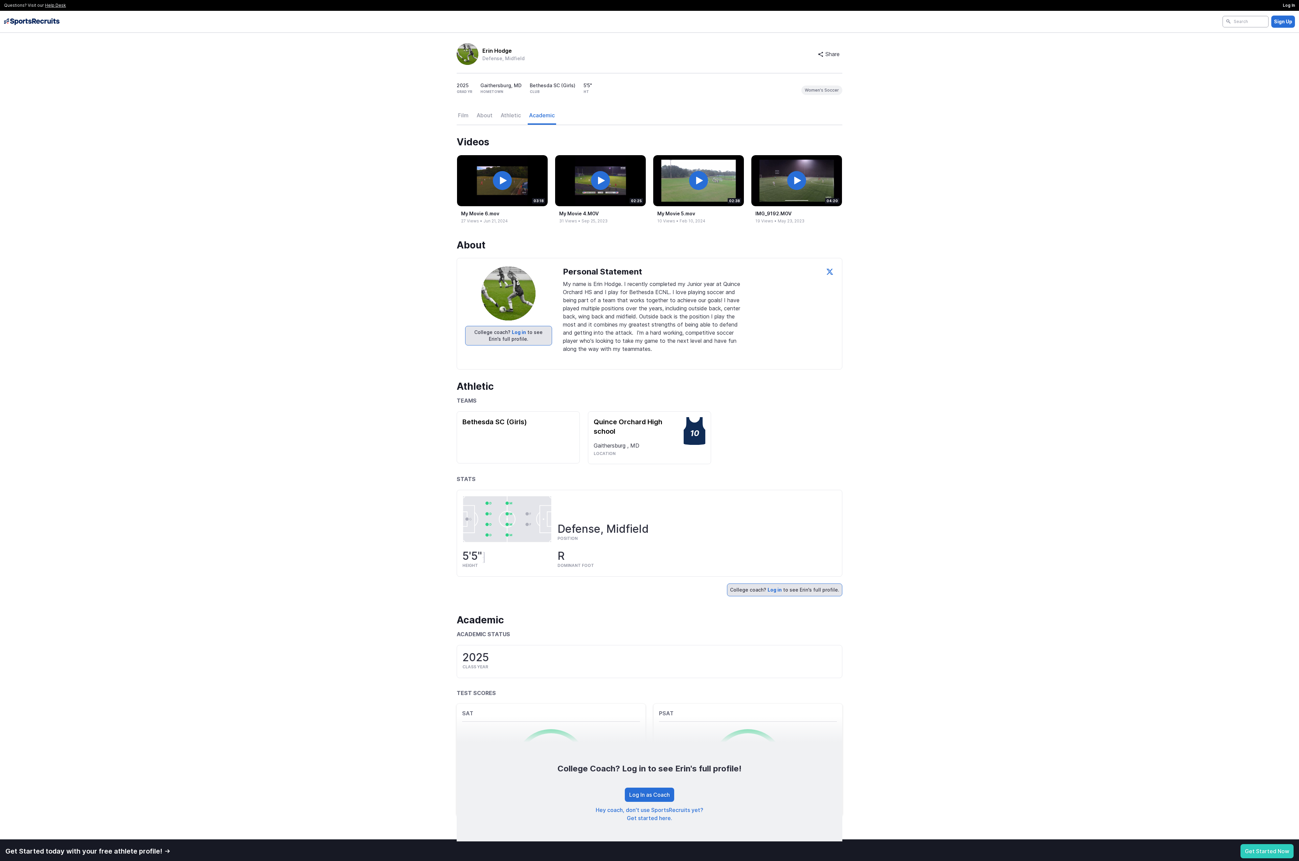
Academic (542, 115)
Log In (1289, 5)
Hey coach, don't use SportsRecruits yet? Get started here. (649, 814)
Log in (519, 332)
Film (463, 115)
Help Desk (55, 5)
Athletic (511, 115)
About (485, 115)
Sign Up (1283, 21)
